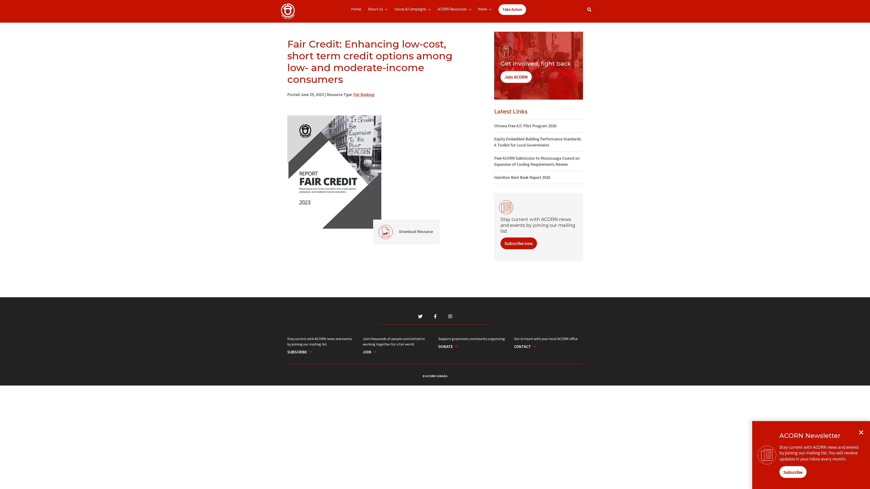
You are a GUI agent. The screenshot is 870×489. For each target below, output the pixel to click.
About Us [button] (375, 9)
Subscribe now (519, 243)
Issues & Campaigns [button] (410, 9)
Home (356, 9)
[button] (589, 10)
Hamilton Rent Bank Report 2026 (522, 177)
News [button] (482, 9)
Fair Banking (363, 94)
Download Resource (403, 227)
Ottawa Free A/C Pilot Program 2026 (525, 125)
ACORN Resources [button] (452, 9)
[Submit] (594, 11)
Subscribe (297, 352)
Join (367, 352)
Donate (446, 346)
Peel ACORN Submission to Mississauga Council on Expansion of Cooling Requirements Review (537, 161)
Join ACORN (516, 77)
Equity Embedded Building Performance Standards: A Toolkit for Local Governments (538, 142)
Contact (523, 346)
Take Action (512, 9)
